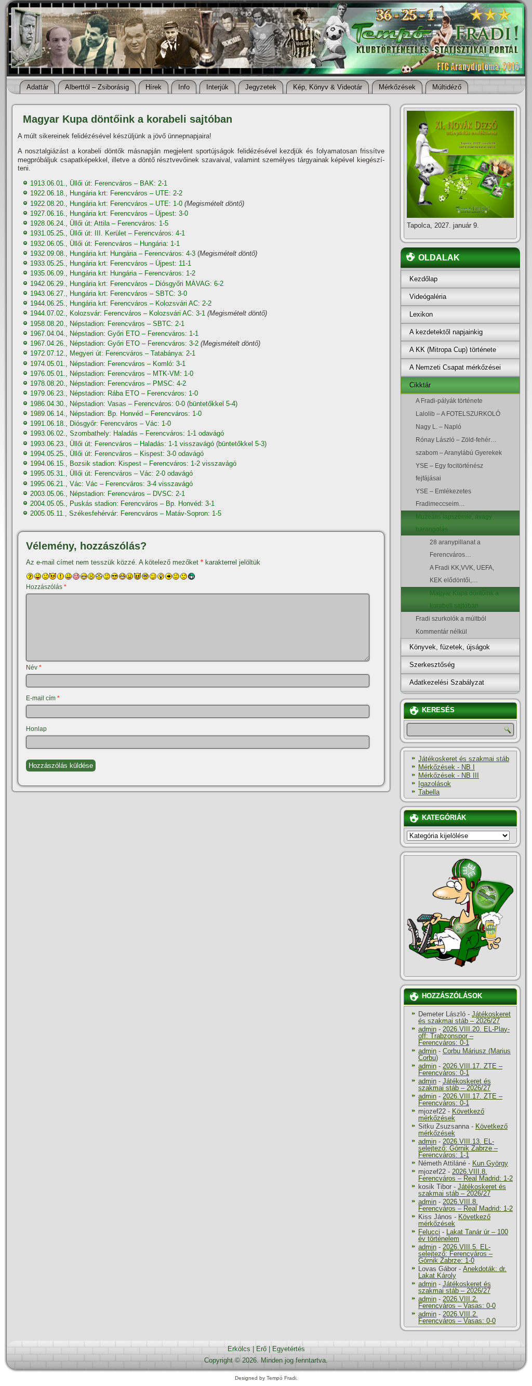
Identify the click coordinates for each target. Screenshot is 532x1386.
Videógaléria (427, 296)
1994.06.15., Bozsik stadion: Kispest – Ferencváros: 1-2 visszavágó (133, 463)
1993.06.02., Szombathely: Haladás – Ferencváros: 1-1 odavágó (127, 433)
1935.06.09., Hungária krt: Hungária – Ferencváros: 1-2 (112, 273)
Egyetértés (288, 1349)
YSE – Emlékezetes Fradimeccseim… (443, 497)
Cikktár (420, 385)
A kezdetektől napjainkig (446, 332)
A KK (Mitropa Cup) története (452, 350)
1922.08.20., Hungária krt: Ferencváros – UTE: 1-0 (106, 203)
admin (427, 1029)
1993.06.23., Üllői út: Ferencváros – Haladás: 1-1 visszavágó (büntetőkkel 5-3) (148, 444)
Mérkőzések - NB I (446, 767)
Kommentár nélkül (441, 631)
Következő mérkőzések (451, 1114)
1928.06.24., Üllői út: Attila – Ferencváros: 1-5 (99, 223)
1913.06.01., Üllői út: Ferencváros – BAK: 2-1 (98, 183)
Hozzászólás (46, 587)
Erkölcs (239, 1349)
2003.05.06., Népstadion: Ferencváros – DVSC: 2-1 (107, 494)
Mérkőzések (397, 87)
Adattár (37, 87)
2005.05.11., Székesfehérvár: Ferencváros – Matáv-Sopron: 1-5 (125, 513)
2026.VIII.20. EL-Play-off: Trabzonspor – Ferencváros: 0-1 (464, 1036)
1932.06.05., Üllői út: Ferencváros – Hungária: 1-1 (105, 243)
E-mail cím (43, 698)
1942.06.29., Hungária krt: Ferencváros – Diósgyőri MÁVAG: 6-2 (126, 283)
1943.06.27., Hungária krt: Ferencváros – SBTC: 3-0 (108, 293)
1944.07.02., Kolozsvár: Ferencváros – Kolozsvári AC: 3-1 (117, 313)
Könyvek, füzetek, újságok (449, 647)
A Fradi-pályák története (449, 400)
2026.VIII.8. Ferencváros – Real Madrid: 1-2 (465, 1175)
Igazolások (434, 784)
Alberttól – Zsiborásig (97, 87)
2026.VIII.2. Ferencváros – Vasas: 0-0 (457, 1302)
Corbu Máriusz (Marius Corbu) (464, 1054)
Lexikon (421, 314)
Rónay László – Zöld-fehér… (456, 439)
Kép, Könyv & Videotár (327, 87)
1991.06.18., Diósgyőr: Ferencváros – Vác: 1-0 (100, 423)
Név (34, 667)
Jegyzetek (260, 87)
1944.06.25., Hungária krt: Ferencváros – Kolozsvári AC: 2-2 (120, 303)
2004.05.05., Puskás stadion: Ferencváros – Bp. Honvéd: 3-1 (122, 503)
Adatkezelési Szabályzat (446, 682)
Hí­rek (153, 87)
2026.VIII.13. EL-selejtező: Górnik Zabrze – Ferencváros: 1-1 (458, 1148)
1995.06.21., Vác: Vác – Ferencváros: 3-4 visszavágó (111, 484)
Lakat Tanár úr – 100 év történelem (463, 1235)
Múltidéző (446, 87)
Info (184, 87)
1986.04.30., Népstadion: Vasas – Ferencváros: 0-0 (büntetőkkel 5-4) (133, 404)
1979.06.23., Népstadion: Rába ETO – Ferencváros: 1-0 (114, 393)
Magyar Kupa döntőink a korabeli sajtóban (464, 599)
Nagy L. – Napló (438, 426)
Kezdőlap (423, 279)
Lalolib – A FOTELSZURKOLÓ (458, 413)
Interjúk (217, 87)
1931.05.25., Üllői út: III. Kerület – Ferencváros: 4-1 (107, 233)
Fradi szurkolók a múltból (451, 618)
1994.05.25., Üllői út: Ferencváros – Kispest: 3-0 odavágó (117, 453)
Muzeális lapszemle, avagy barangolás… (454, 523)
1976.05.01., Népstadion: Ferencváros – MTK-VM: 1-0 (111, 373)
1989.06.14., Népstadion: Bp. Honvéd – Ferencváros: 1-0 (116, 413)
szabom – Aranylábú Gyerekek (459, 452)
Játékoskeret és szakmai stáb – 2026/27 (464, 1017)
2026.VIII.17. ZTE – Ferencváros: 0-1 (460, 1069)
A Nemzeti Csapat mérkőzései (455, 367)
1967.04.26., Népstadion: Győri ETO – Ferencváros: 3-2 (114, 343)
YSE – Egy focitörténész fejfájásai (449, 472)
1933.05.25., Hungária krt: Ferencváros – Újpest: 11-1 (110, 263)
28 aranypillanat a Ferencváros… (455, 548)
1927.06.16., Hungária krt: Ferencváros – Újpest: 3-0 (109, 213)
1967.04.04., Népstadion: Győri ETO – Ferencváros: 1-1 (114, 333)
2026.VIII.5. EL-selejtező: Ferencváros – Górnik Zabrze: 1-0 (455, 1253)
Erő (261, 1349)
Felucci (429, 1232)
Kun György (490, 1163)
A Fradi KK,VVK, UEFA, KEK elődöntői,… (462, 574)
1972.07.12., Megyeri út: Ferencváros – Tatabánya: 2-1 (112, 353)
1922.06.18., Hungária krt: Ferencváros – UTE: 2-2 (106, 193)
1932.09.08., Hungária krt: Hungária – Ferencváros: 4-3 (112, 253)
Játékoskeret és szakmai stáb (463, 759)
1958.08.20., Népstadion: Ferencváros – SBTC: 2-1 (107, 324)
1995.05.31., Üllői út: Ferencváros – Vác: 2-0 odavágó (111, 473)
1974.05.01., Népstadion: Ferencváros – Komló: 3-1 (107, 364)
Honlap (36, 729)
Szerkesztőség (432, 665)
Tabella (429, 792)
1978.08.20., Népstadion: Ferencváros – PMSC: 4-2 (108, 383)
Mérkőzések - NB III (448, 775)
